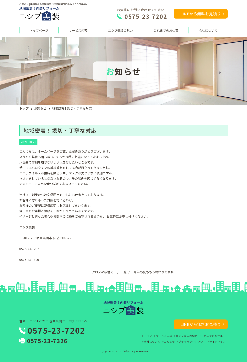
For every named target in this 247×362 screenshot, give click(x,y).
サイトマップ (217, 341)
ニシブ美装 (122, 351)
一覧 (123, 271)
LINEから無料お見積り (201, 13)
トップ (24, 108)
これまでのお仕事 (166, 30)
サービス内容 (78, 30)
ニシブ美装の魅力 (120, 30)
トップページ (39, 30)
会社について (208, 30)
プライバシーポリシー (192, 341)
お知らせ (40, 108)
